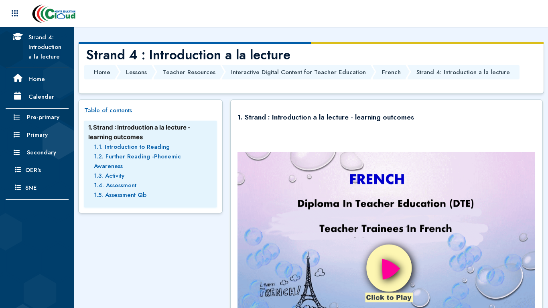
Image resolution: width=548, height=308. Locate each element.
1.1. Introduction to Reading (132, 146)
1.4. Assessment (115, 185)
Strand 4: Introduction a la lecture (463, 72)
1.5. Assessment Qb (120, 194)
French (391, 72)
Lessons (136, 72)
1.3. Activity (109, 175)
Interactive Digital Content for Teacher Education (298, 72)
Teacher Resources (189, 72)
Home (102, 72)
